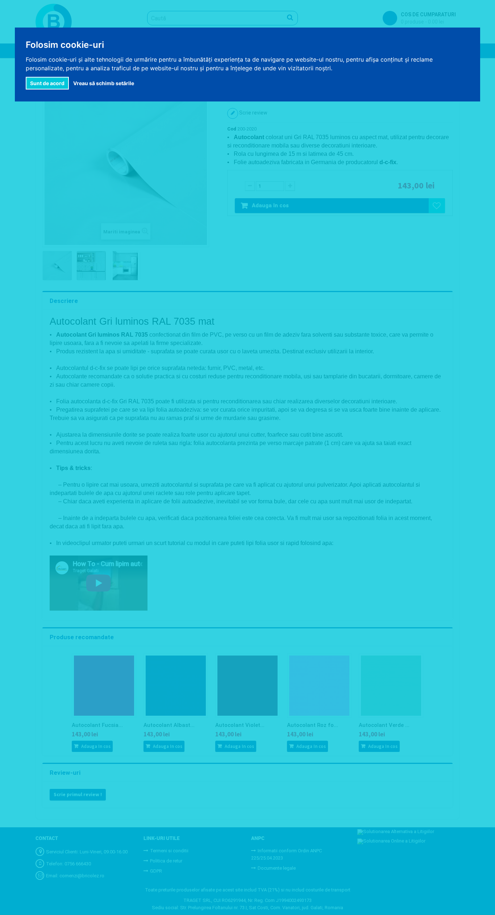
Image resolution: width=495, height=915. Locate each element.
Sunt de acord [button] (47, 83)
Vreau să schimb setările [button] (103, 83)
